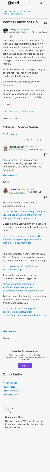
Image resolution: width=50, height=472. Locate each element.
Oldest (14, 134)
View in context (10, 175)
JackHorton (15, 189)
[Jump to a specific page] (45, 140)
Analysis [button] (7, 118)
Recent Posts (9, 387)
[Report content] (45, 23)
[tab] (8, 127)
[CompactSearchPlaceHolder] (40, 3)
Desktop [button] (18, 118)
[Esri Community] (13, 3)
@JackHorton (10, 160)
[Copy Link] (11, 36)
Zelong (12, 29)
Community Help (10, 394)
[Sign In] (45, 3)
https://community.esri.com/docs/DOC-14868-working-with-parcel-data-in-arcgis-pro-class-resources (23, 239)
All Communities (10, 383)
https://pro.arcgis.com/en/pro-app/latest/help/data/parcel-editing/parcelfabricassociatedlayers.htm (24, 312)
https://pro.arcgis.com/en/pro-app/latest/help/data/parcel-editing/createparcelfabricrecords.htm (23, 287)
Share (7, 104)
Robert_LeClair (16, 147)
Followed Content (10, 391)
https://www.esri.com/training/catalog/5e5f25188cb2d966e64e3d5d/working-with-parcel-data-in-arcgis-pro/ (24, 215)
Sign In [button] (25, 365)
